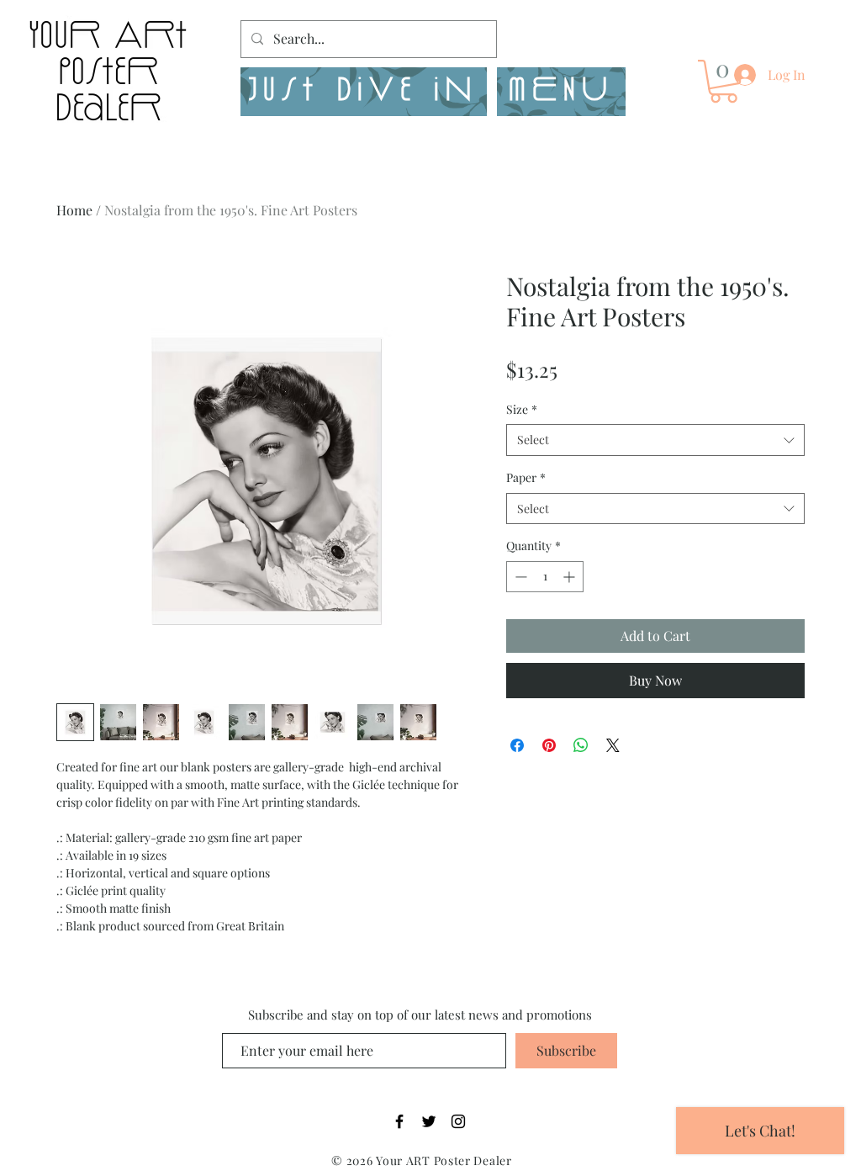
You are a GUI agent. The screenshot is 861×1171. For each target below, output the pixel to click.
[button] (561, 91)
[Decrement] (519, 576)
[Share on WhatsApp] (581, 745)
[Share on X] (613, 745)
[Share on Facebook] (517, 745)
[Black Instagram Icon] (458, 1121)
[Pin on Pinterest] (549, 745)
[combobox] (655, 440)
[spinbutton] (545, 576)
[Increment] (570, 576)
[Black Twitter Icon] (429, 1121)
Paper (526, 477)
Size (521, 409)
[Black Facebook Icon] (399, 1121)
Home (74, 210)
